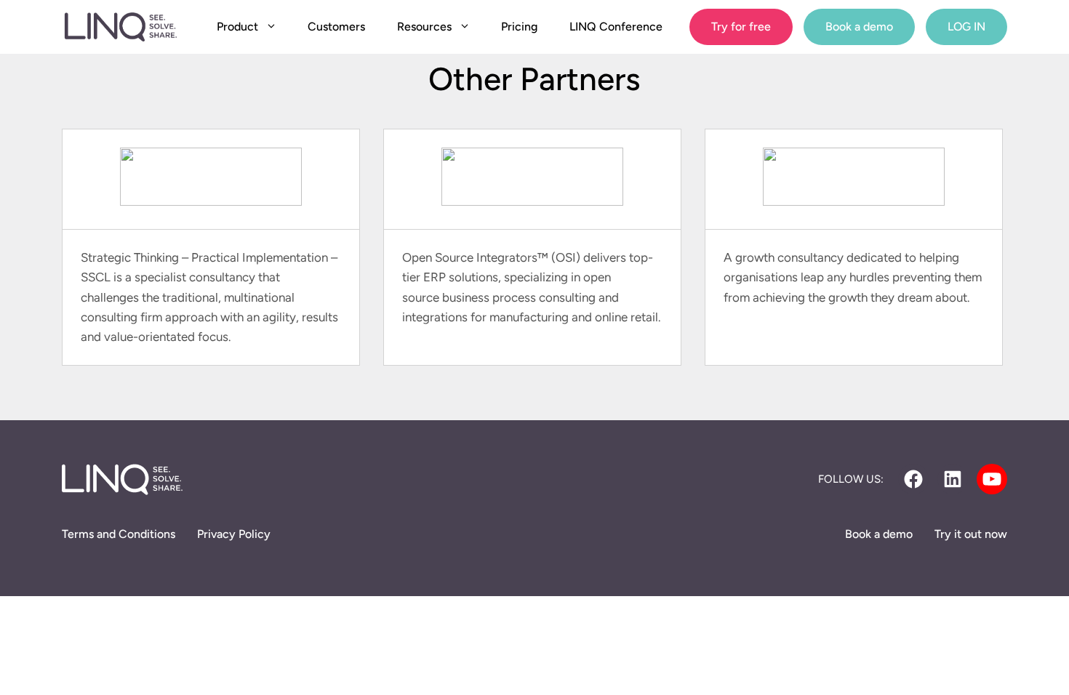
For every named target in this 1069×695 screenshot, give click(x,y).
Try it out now (970, 534)
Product (237, 26)
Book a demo (859, 26)
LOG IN (966, 26)
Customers (336, 26)
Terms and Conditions (118, 534)
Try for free (741, 26)
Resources (424, 26)
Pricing (519, 26)
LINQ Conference (615, 26)
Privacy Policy (234, 534)
